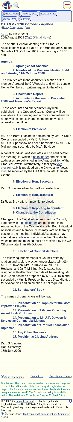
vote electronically (30, 237)
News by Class (48, 13)
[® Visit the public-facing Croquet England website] (7, 8)
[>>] (6, 34)
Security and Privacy (60, 376)
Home (5, 27)
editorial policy (45, 392)
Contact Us (37, 376)
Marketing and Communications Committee (46, 414)
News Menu (12, 13)
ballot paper (41, 157)
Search (26, 18)
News (20, 27)
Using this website (14, 377)
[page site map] (6, 414)
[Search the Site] (16, 7)
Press (12, 27)
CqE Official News (38, 37)
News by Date (29, 13)
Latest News (9, 18)
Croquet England (25, 401)
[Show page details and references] (2, 414)
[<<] (2, 34)
